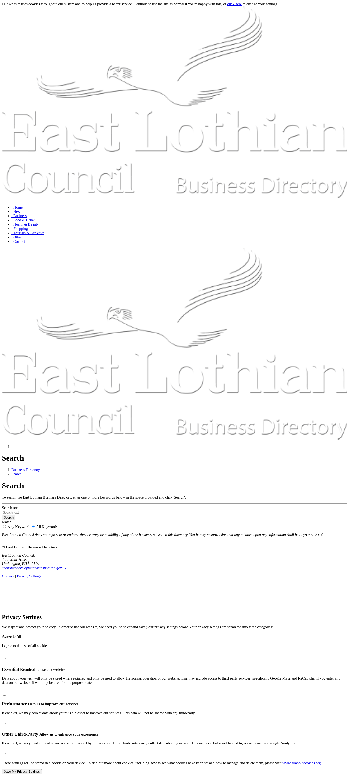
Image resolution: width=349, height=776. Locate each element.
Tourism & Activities (27, 233)
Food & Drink (23, 220)
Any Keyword (18, 527)
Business (19, 216)
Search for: (10, 508)
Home (17, 207)
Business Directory (25, 470)
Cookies (8, 576)
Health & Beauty (25, 224)
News (16, 211)
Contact (18, 241)
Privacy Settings (29, 576)
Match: (7, 522)
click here (234, 4)
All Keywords (46, 527)
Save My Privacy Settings (22, 771)
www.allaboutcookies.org (301, 763)
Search (16, 474)
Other (16, 237)
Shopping (19, 229)
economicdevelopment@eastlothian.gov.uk (34, 568)
